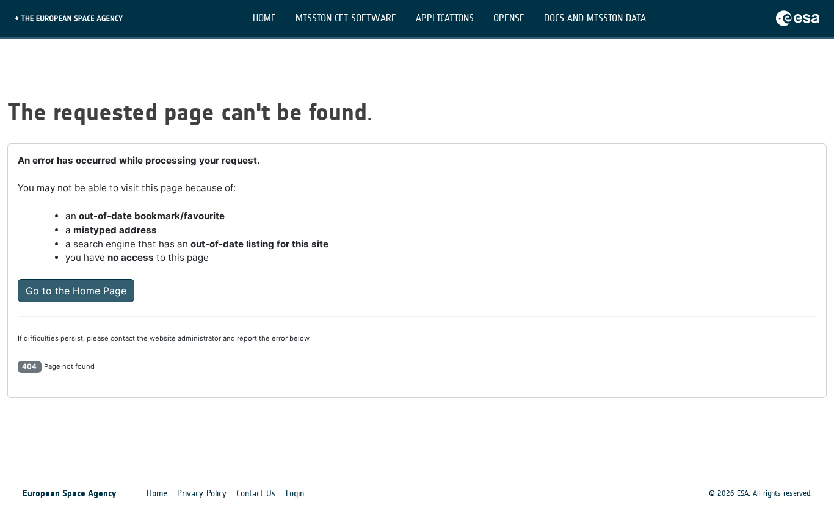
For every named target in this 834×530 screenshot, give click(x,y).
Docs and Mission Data (595, 18)
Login (295, 493)
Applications (445, 18)
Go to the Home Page (76, 291)
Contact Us (256, 493)
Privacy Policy (202, 493)
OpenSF (508, 18)
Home (264, 18)
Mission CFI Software (346, 18)
